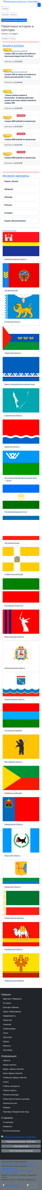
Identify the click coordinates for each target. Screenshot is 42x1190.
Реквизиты (7, 1126)
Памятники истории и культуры (16, 1099)
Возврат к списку (8, 38)
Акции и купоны (13, 45)
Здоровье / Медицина (12, 999)
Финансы (7, 1046)
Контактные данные (11, 1131)
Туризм (6, 1041)
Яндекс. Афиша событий (13, 1069)
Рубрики (6, 1107)
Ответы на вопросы (11, 1086)
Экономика (7, 1050)
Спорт (5, 1033)
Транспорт (7, 1037)
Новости (6, 1060)
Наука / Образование (12, 1011)
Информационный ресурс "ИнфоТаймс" (21, 1142)
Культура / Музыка (11, 1007)
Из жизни (7, 1003)
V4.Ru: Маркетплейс (21, 1146)
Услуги (6, 1082)
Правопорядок (9, 1028)
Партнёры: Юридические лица (16, 1112)
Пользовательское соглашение (12, 1171)
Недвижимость (9, 1016)
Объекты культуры (11, 1094)
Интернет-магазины (16, 175)
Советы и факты (9, 1090)
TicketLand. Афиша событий (14, 1077)
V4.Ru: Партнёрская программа (21, 1151)
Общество (7, 1020)
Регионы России (9, 230)
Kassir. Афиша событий (12, 1073)
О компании (8, 1122)
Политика (7, 1024)
